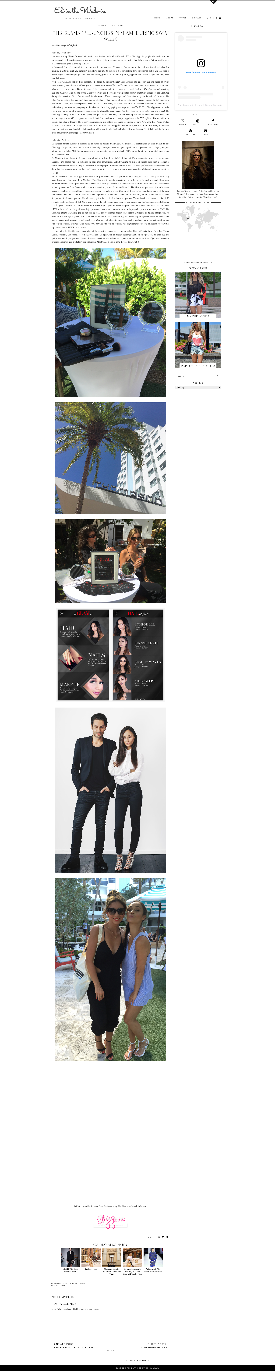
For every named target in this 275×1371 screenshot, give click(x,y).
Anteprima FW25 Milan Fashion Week (153, 1270)
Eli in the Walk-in (80, 11)
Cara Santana (127, 81)
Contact (196, 18)
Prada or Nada (91, 1268)
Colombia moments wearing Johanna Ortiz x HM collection (132, 1271)
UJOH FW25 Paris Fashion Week (70, 1270)
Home (157, 18)
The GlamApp (133, 56)
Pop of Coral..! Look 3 (198, 366)
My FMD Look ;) (198, 316)
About (169, 18)
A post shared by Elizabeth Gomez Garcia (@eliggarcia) (206, 105)
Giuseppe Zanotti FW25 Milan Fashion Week (112, 1271)
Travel (182, 18)
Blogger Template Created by (137, 1368)
